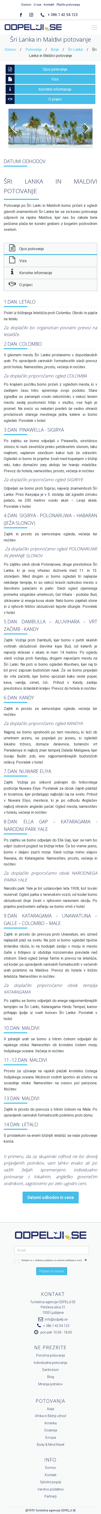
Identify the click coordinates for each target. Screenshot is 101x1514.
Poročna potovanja (50, 1355)
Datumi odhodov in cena (50, 1197)
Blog (50, 1377)
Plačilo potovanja (68, 4)
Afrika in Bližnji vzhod (50, 1416)
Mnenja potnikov (50, 1384)
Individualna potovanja (50, 1363)
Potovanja (33, 49)
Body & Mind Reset (50, 1444)
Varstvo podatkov (50, 1489)
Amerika (50, 1423)
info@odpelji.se (56, 1319)
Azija (55, 49)
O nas (37, 4)
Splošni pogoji (50, 1482)
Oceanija (50, 1430)
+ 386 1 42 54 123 (63, 14)
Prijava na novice (51, 1271)
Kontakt (49, 4)
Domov (26, 4)
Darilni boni (50, 1370)
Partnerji (50, 1496)
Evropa (50, 1437)
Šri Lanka (75, 49)
